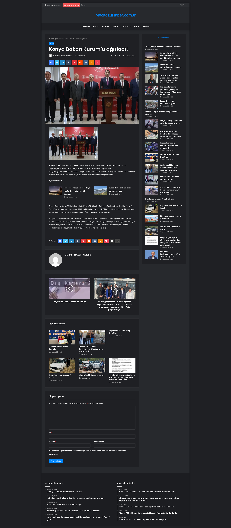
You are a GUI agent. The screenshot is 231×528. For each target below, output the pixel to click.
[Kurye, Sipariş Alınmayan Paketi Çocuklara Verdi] (151, 123)
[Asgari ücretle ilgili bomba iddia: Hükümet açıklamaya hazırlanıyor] (151, 134)
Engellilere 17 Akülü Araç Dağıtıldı (119, 331)
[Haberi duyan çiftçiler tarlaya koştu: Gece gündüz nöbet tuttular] (55, 190)
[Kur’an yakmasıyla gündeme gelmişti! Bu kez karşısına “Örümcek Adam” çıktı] (151, 90)
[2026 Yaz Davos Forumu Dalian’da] (151, 219)
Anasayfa (85, 26)
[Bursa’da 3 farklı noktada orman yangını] (100, 190)
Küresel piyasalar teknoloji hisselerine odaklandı (169, 145)
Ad (50, 433)
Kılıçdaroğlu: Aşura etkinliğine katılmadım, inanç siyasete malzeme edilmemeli (122, 377)
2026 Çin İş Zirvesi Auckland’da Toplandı (163, 46)
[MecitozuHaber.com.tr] (115, 15)
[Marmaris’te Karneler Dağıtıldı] (62, 337)
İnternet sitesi (99, 442)
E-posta (52, 442)
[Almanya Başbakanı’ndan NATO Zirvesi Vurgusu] (151, 254)
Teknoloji (126, 26)
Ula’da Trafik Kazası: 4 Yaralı (91, 375)
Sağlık (115, 26)
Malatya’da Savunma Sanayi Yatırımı (169, 177)
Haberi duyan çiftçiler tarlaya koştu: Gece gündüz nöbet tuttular (77, 191)
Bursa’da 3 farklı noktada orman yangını (95, 5)
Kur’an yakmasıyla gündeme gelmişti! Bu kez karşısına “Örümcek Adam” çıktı (170, 91)
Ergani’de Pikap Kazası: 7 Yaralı (60, 376)
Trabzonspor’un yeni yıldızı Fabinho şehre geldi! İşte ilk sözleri (169, 78)
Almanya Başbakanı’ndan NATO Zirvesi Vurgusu (170, 254)
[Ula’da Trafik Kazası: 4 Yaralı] (92, 365)
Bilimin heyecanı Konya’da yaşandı (168, 102)
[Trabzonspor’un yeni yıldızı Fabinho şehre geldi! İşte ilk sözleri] (151, 78)
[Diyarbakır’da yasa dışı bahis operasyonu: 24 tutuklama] (151, 190)
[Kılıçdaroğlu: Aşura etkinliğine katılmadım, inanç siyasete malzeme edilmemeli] (122, 365)
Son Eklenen (163, 38)
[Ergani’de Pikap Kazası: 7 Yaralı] (62, 365)
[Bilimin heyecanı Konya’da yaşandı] (151, 104)
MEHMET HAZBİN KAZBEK (62, 56)
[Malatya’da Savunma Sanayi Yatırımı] (151, 179)
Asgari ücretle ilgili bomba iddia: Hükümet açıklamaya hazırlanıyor (171, 134)
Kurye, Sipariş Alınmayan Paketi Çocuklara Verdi (171, 121)
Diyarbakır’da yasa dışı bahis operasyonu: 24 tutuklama (170, 190)
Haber (95, 26)
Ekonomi (105, 26)
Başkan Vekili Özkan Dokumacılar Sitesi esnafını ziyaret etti (91, 349)
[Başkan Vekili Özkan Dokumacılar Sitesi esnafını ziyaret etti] (92, 337)
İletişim (146, 26)
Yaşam (136, 26)
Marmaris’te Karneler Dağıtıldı (58, 348)
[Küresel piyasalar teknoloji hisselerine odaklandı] (151, 146)
